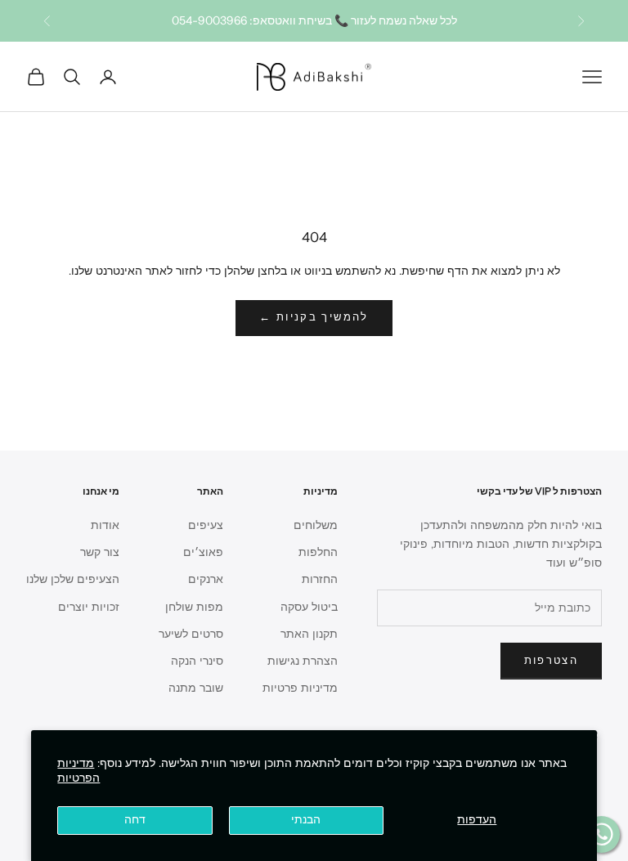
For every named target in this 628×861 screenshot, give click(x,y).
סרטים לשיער (191, 634)
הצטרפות (551, 660)
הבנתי (306, 819)
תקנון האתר (309, 634)
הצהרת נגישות (302, 661)
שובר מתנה (195, 688)
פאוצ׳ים (203, 552)
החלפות (318, 552)
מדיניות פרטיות (300, 688)
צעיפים (205, 525)
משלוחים (316, 525)
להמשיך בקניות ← (313, 317)
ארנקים (205, 579)
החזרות (320, 579)
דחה (135, 819)
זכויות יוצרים (88, 607)
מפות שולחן (194, 607)
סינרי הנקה (197, 661)
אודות (105, 525)
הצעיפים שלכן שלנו (72, 579)
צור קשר (99, 552)
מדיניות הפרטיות (78, 771)
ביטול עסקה (309, 607)
